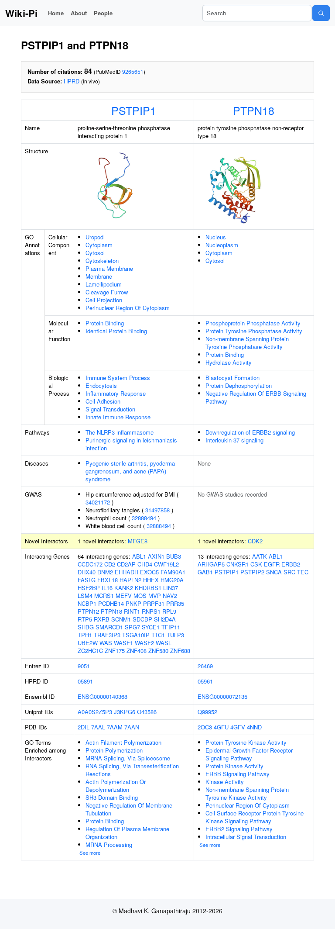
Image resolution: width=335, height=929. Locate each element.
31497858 (157, 510)
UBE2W (88, 643)
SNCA (274, 572)
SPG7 (132, 627)
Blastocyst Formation (232, 377)
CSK (256, 564)
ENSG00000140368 (102, 696)
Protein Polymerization (114, 750)
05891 (85, 681)
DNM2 (105, 572)
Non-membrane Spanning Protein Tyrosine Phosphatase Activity (247, 343)
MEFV (124, 595)
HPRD (71, 81)
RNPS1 (151, 611)
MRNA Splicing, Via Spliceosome (127, 758)
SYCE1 (151, 627)
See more (89, 852)
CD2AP (126, 564)
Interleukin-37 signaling (234, 440)
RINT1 (132, 611)
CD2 (109, 564)
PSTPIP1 (133, 110)
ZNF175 (115, 650)
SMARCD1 (109, 627)
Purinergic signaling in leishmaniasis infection (131, 444)
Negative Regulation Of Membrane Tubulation (128, 809)
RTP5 (85, 619)
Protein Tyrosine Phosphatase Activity (253, 331)
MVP (154, 595)
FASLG (87, 580)
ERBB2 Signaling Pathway (239, 829)
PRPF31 (153, 603)
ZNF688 (180, 650)
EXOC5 (149, 572)
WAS (105, 643)
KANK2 (123, 588)
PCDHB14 (111, 603)
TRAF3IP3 (107, 635)
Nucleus (215, 237)
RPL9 (169, 611)
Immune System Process (117, 377)
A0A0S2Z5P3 (95, 712)
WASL (163, 643)
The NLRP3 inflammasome (119, 432)
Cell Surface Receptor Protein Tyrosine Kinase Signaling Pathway (254, 817)
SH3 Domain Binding (111, 797)
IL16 (107, 588)
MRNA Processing (108, 844)
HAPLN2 (130, 580)
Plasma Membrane (109, 268)
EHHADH (126, 572)
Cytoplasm (99, 245)
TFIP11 (170, 627)
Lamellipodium (103, 284)
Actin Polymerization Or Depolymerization (115, 785)
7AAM (115, 727)
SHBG (86, 627)
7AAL (98, 727)
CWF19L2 (166, 564)
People (103, 13)
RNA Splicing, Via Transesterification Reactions (132, 770)
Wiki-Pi (21, 13)
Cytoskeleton (102, 260)
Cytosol (95, 253)
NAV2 (170, 595)
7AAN (131, 727)
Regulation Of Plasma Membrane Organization (127, 833)
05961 (205, 681)
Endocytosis (101, 385)
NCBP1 (87, 603)
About (79, 13)
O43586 (147, 712)
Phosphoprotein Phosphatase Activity (253, 323)
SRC (289, 572)
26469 (205, 666)
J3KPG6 (124, 712)
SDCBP (142, 619)
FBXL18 (107, 580)
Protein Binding (104, 323)
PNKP (133, 603)
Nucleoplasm (221, 245)
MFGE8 (137, 541)
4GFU (221, 727)
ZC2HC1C (90, 650)
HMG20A (172, 580)
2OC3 (205, 727)
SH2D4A (165, 619)
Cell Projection (103, 300)
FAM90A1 (173, 572)
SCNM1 (121, 619)
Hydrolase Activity (228, 362)
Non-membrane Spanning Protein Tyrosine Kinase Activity (247, 793)
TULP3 (175, 635)
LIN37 (170, 588)
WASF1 (123, 643)
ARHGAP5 (211, 564)
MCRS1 (104, 595)
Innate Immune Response (117, 417)
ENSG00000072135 (222, 696)
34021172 (97, 502)
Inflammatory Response (115, 393)
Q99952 (207, 712)
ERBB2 (290, 564)
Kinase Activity (224, 781)
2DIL (83, 727)
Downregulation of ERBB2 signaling (250, 432)
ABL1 (139, 556)
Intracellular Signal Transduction (245, 836)
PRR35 (175, 603)
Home (56, 13)
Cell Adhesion (102, 401)
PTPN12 (88, 611)
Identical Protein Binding (116, 331)
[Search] (321, 13)
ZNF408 (136, 650)
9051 (84, 666)
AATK (259, 556)
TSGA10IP (136, 635)
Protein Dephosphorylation (238, 385)
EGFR (272, 564)
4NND (254, 727)
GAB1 (205, 572)
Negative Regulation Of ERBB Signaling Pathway (255, 397)
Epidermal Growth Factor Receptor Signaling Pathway (249, 754)
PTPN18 (253, 110)
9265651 (133, 71)
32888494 (144, 518)
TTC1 (158, 635)
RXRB (101, 619)
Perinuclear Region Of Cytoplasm (127, 308)
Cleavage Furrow (106, 292)
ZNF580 (158, 650)
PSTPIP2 (252, 572)
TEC (302, 572)
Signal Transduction (110, 409)
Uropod (94, 237)
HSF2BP (89, 588)
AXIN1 (156, 556)
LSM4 (85, 595)
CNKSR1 (237, 564)
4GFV (237, 727)
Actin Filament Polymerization (123, 742)
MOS (140, 595)
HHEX (151, 580)
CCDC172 (90, 564)
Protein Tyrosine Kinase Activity (246, 742)
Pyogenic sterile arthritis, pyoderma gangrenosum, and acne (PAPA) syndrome (130, 471)
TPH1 (85, 635)
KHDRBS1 (148, 588)
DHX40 (87, 572)
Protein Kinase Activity (234, 766)
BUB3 (173, 556)
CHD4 (144, 564)
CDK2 (255, 541)
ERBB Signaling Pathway (237, 774)
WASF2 (144, 643)
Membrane (98, 276)
